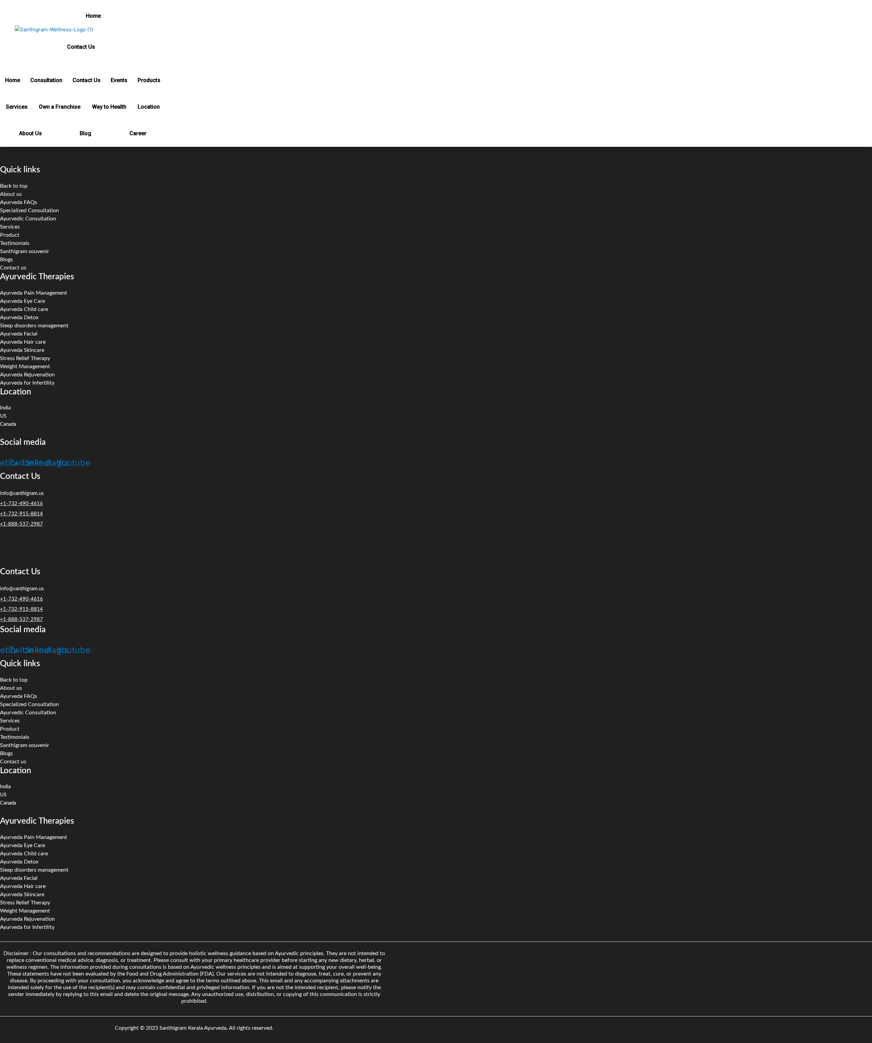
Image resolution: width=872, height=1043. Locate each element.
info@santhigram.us (22, 493)
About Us (30, 133)
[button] (95, 16)
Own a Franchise (59, 107)
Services (17, 107)
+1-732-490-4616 (21, 503)
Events (119, 80)
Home (93, 16)
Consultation (46, 80)
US (3, 416)
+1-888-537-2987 (21, 524)
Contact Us (81, 47)
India (5, 407)
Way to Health (109, 107)
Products (149, 80)
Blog (85, 133)
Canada (8, 424)
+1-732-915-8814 (21, 513)
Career (137, 133)
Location (149, 107)
